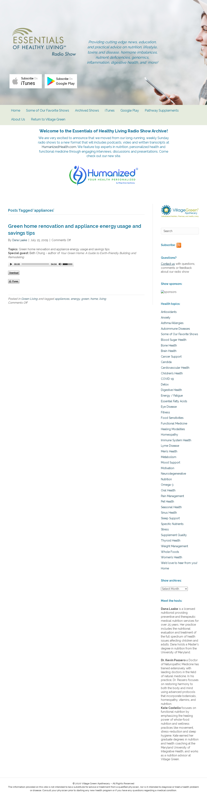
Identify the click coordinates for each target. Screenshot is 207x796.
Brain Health (168, 351)
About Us (18, 119)
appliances (62, 298)
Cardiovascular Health (175, 367)
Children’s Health (172, 373)
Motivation (167, 468)
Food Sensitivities (172, 417)
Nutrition (166, 479)
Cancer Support (171, 356)
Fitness (165, 412)
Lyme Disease (170, 445)
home (94, 298)
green (85, 298)
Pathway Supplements (162, 110)
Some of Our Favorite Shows (47, 110)
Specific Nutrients (172, 524)
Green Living (29, 298)
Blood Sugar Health (173, 339)
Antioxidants (169, 312)
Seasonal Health (171, 507)
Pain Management (172, 496)
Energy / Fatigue (172, 395)
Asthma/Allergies (172, 323)
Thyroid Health (170, 540)
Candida (166, 362)
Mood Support (170, 462)
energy (75, 298)
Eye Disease (169, 406)
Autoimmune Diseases (175, 328)
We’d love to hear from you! (179, 563)
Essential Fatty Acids (174, 401)
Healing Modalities (173, 429)
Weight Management (174, 546)
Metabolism (168, 457)
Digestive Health (171, 390)
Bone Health (169, 345)
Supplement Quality (174, 535)
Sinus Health (169, 512)
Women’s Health (171, 557)
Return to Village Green (48, 119)
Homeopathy (169, 434)
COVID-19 (167, 378)
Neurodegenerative (173, 473)
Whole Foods (170, 551)
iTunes (110, 110)
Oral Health (168, 490)
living (102, 298)
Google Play (129, 110)
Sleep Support (170, 518)
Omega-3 (167, 484)
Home (15, 110)
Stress (165, 529)
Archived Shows (87, 110)
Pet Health (167, 501)
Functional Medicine (174, 423)
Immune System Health (176, 440)
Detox (165, 384)
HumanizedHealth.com (59, 147)
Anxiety (165, 317)
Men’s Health (169, 451)
